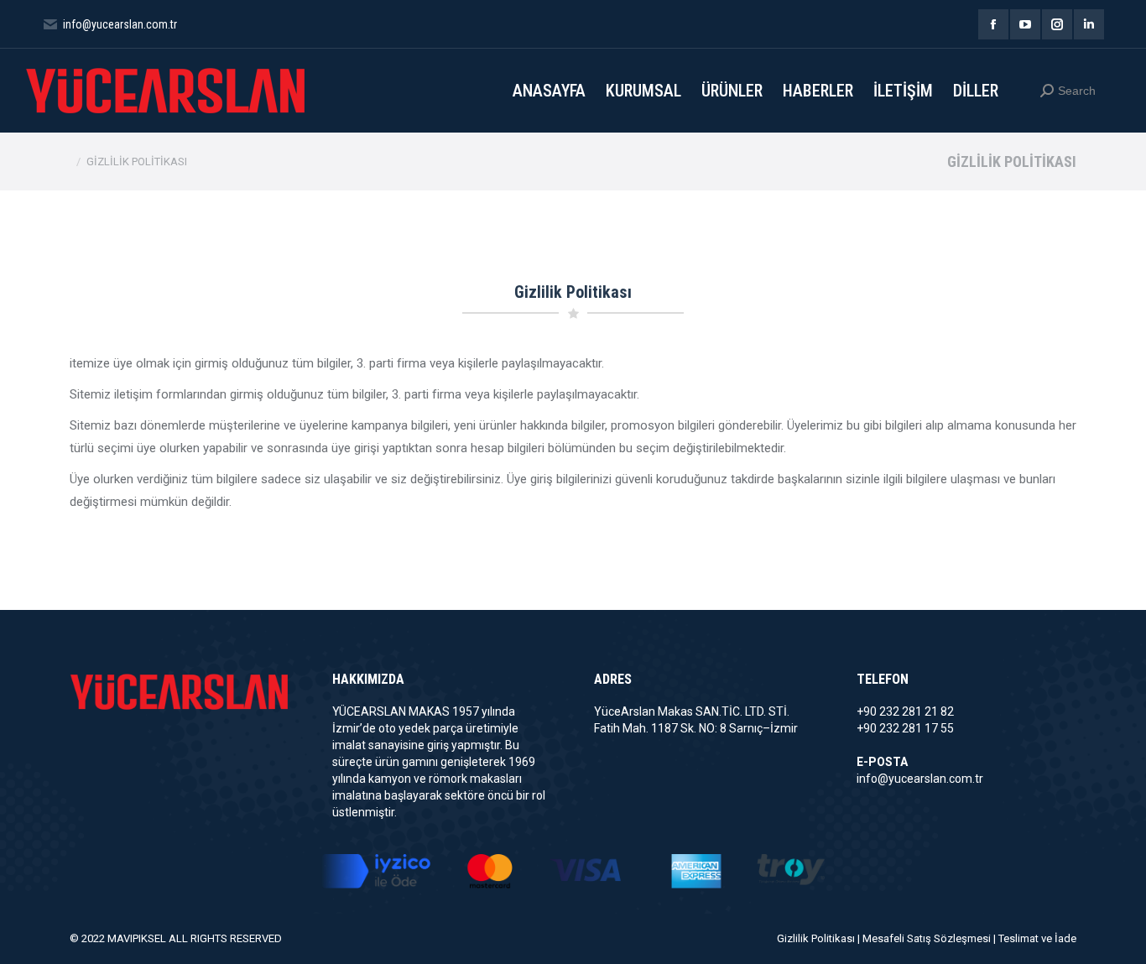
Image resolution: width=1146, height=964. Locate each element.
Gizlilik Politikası (816, 938)
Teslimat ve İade (1037, 938)
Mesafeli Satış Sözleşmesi (926, 938)
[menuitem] (549, 90)
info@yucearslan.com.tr (920, 778)
